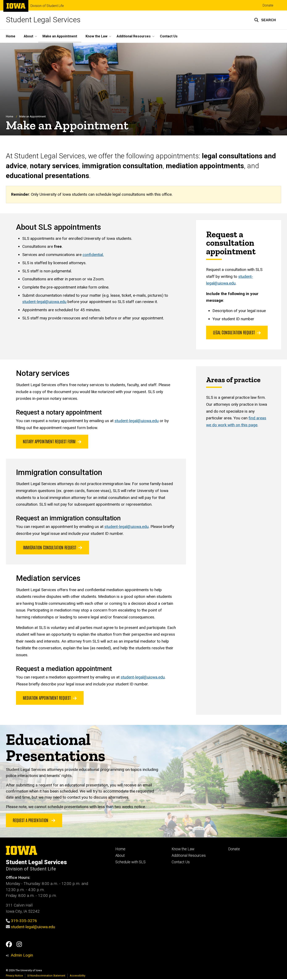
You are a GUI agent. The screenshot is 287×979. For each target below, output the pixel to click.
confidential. (93, 254)
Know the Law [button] (96, 36)
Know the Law (183, 849)
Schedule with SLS (130, 862)
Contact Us (169, 36)
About (120, 855)
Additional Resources (189, 855)
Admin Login (22, 955)
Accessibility (77, 975)
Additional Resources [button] (134, 36)
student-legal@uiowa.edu (44, 301)
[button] (265, 19)
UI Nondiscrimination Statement (46, 975)
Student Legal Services (43, 20)
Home (10, 36)
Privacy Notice (14, 975)
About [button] (28, 36)
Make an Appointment (59, 36)
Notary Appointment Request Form (49, 441)
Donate (268, 5)
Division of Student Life (47, 6)
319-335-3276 (24, 920)
